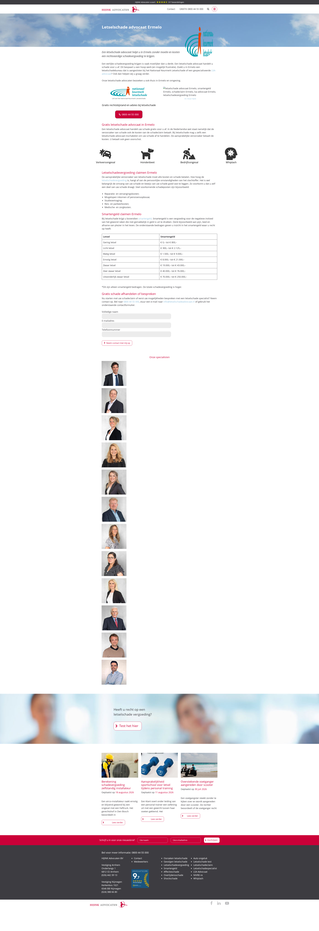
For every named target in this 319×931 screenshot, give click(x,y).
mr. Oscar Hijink (190, 99)
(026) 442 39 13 (109, 875)
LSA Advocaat (200, 871)
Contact (171, 8)
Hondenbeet (147, 162)
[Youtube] (227, 903)
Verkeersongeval (105, 162)
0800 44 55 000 (131, 301)
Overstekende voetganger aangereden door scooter (197, 783)
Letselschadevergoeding (176, 864)
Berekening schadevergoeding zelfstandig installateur (116, 785)
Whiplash (231, 162)
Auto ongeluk (200, 858)
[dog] (147, 154)
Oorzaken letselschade (175, 858)
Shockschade (170, 878)
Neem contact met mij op (118, 343)
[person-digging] (189, 154)
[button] (128, 114)
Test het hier (128, 726)
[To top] (313, 925)
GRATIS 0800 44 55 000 (191, 8)
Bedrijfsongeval (189, 162)
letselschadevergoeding (114, 180)
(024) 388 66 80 (109, 891)
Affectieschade (171, 871)
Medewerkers (141, 861)
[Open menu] (214, 9)
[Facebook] (211, 903)
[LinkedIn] (219, 903)
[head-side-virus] (231, 154)
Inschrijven (212, 840)
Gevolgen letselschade (175, 861)
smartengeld (145, 218)
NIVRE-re (198, 875)
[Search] (208, 9)
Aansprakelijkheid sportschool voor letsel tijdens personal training (157, 785)
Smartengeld (170, 868)
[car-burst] (105, 154)
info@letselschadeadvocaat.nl (179, 301)
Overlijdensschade (173, 875)
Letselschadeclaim (203, 864)
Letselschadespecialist (205, 868)
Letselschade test (202, 861)
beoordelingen (159, 2)
